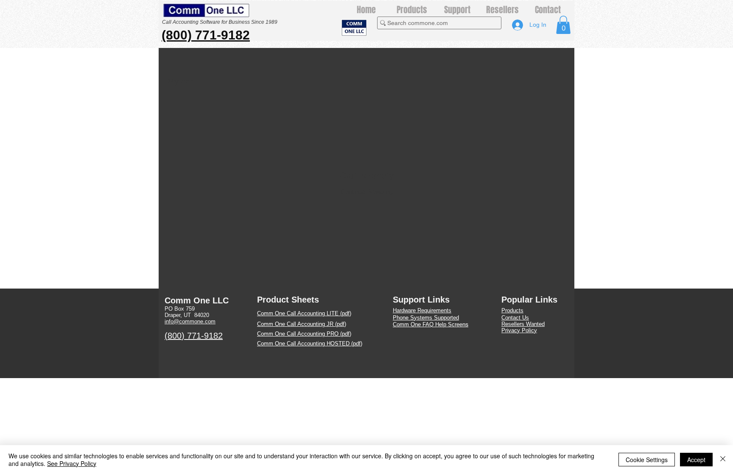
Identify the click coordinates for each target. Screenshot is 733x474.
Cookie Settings (647, 459)
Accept (696, 459)
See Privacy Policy (71, 463)
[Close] (723, 459)
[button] (563, 25)
